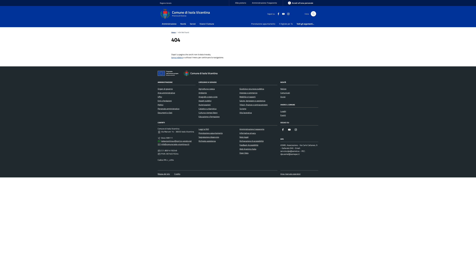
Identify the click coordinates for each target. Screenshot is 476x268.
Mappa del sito (164, 173)
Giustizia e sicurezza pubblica (251, 88)
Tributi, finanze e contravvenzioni (253, 104)
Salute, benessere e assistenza (252, 100)
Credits (177, 173)
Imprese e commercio (248, 92)
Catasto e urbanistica (207, 108)
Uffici (160, 96)
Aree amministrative (166, 92)
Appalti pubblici (205, 100)
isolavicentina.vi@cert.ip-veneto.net (176, 141)
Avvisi (282, 96)
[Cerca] (313, 14)
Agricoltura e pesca (207, 88)
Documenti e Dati (165, 112)
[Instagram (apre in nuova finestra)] (287, 13)
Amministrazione (169, 23)
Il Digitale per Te (286, 23)
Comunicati (285, 92)
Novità (183, 23)
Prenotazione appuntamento (263, 23)
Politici (160, 104)
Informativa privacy (247, 133)
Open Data (243, 152)
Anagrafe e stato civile (208, 96)
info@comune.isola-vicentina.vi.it (175, 144)
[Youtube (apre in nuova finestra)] (282, 13)
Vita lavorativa (245, 112)
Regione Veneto (165, 3)
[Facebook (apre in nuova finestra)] (277, 13)
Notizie (283, 88)
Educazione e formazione (209, 116)
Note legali (244, 137)
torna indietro (177, 57)
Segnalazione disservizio (209, 137)
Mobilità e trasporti (247, 96)
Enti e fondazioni (165, 100)
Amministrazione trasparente (251, 129)
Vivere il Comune (207, 23)
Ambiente (203, 92)
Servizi (193, 23)
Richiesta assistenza (207, 141)
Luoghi (283, 111)
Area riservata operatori (290, 173)
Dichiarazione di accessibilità (251, 141)
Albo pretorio (240, 2)
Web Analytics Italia (247, 149)
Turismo (242, 108)
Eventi (283, 115)
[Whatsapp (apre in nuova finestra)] (292, 13)
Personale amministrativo (168, 108)
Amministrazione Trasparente (264, 2)
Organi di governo (165, 88)
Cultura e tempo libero (208, 112)
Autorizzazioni (205, 104)
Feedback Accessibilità (248, 145)
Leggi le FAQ (204, 129)
